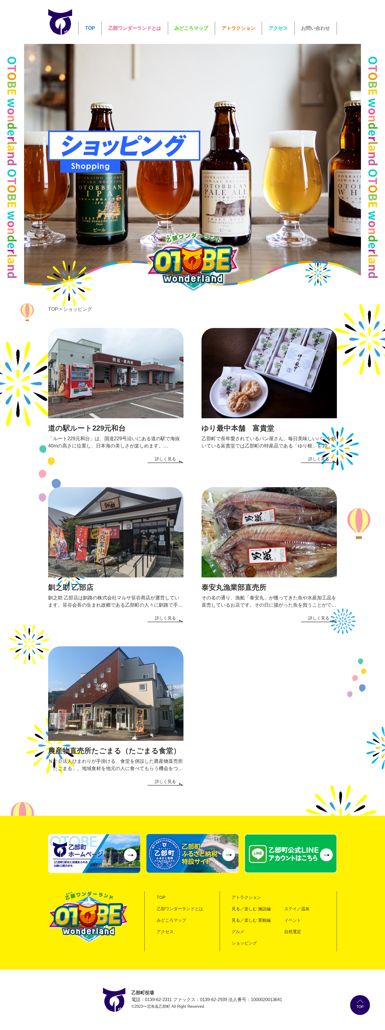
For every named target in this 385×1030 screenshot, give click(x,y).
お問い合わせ (315, 28)
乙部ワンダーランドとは (134, 28)
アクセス (278, 28)
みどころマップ (191, 28)
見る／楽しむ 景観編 (251, 920)
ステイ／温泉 (297, 908)
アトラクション (238, 28)
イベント (292, 920)
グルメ (238, 931)
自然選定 (292, 931)
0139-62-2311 (158, 999)
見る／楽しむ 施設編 (251, 908)
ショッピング (244, 943)
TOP (90, 28)
